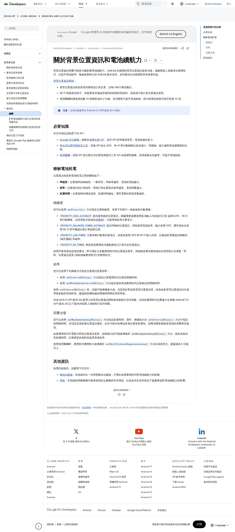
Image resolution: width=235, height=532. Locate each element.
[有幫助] (182, 48)
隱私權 (81, 487)
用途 (62, 380)
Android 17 (146, 466)
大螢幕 (113, 466)
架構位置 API (96, 139)
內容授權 (86, 407)
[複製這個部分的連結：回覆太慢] (69, 313)
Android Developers (62, 48)
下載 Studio (178, 481)
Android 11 (146, 497)
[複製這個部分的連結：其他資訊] (72, 362)
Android (51, 466)
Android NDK (179, 487)
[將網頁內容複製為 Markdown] (156, 60)
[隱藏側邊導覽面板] (38, 526)
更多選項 (100, 3)
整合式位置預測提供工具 (74, 145)
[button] (19, 53)
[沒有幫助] (187, 48)
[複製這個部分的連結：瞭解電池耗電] (79, 169)
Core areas (28, 16)
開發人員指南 (179, 471)
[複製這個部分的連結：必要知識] (72, 127)
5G (79, 492)
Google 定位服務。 (71, 139)
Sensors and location (58, 16)
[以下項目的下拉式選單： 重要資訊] (47, 4)
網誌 (49, 492)
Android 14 (146, 481)
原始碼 (50, 481)
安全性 (50, 476)
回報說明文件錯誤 (213, 471)
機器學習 (82, 471)
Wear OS (114, 471)
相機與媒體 (83, 481)
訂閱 (199, 524)
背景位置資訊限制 (63, 81)
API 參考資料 (178, 476)
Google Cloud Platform (139, 510)
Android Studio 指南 (182, 466)
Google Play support (214, 476)
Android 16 (146, 471)
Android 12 (146, 492)
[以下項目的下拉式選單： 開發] (87, 4)
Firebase (116, 510)
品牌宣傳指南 (71, 524)
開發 (81, 3)
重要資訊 (38, 3)
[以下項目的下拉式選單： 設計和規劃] (70, 4)
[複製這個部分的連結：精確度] (66, 203)
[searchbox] (21, 28)
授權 (59, 524)
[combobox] (151, 4)
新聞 (49, 487)
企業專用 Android (56, 471)
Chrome (102, 510)
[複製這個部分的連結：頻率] (63, 264)
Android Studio (213, 3)
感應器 (99, 220)
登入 (229, 3)
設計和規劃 (60, 3)
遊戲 (80, 466)
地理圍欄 (65, 155)
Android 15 (146, 476)
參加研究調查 (210, 481)
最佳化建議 (66, 374)
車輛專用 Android (118, 481)
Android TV (115, 487)
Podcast (51, 497)
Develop (9, 16)
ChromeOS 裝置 (118, 476)
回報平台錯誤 (210, 466)
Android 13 (146, 487)
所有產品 (161, 510)
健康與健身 (83, 476)
